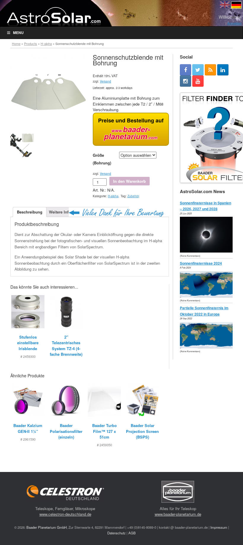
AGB (132, 533)
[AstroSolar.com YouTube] (198, 81)
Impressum (218, 527)
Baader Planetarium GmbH (46, 527)
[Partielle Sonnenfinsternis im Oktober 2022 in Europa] (208, 347)
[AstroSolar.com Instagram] (185, 81)
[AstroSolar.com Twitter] (198, 69)
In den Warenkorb (129, 181)
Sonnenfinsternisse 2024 (201, 263)
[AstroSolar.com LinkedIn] (222, 69)
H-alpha (46, 43)
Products (30, 43)
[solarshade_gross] (22, 145)
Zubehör (133, 196)
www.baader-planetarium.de (178, 514)
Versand (105, 81)
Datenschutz (116, 533)
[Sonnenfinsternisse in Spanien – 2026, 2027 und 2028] (208, 251)
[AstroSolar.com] (53, 17)
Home (16, 43)
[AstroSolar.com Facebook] (185, 69)
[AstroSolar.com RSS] (210, 69)
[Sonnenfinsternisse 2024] (208, 296)
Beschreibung (29, 212)
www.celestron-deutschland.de (65, 514)
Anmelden (234, 23)
